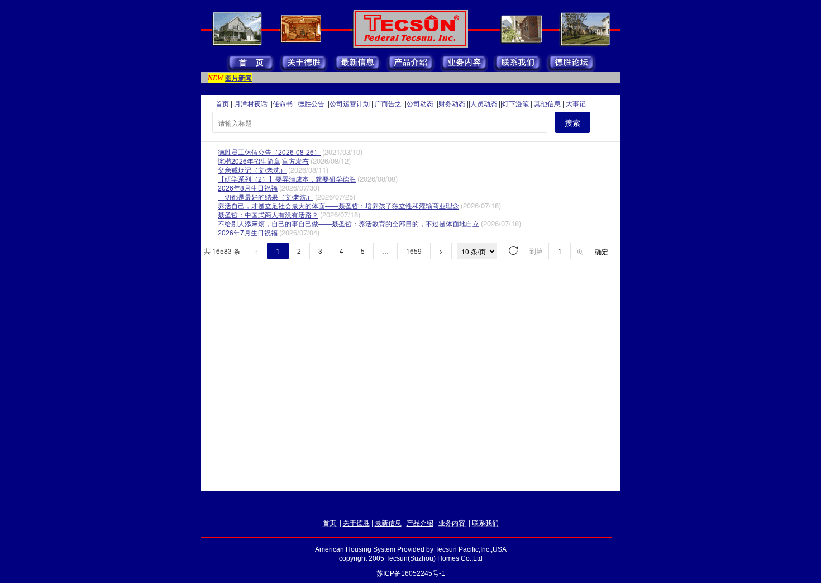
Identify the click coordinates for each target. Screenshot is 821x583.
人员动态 (483, 103)
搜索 (572, 122)
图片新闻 (238, 78)
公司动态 (420, 103)
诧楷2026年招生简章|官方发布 (263, 160)
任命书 (283, 103)
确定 (601, 251)
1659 (414, 250)
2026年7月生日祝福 (248, 232)
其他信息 (547, 103)
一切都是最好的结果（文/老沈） (265, 196)
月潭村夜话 (251, 103)
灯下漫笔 (515, 103)
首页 (222, 103)
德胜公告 (311, 103)
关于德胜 (356, 522)
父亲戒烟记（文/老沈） (252, 169)
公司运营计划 (350, 103)
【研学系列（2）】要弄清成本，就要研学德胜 (287, 178)
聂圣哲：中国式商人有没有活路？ (268, 214)
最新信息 (388, 522)
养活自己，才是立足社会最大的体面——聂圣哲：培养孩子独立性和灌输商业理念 (338, 205)
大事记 (576, 103)
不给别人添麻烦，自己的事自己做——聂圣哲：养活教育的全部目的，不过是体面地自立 (348, 223)
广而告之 (388, 103)
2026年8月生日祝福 (248, 187)
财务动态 (451, 103)
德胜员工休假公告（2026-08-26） (269, 152)
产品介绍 (420, 522)
